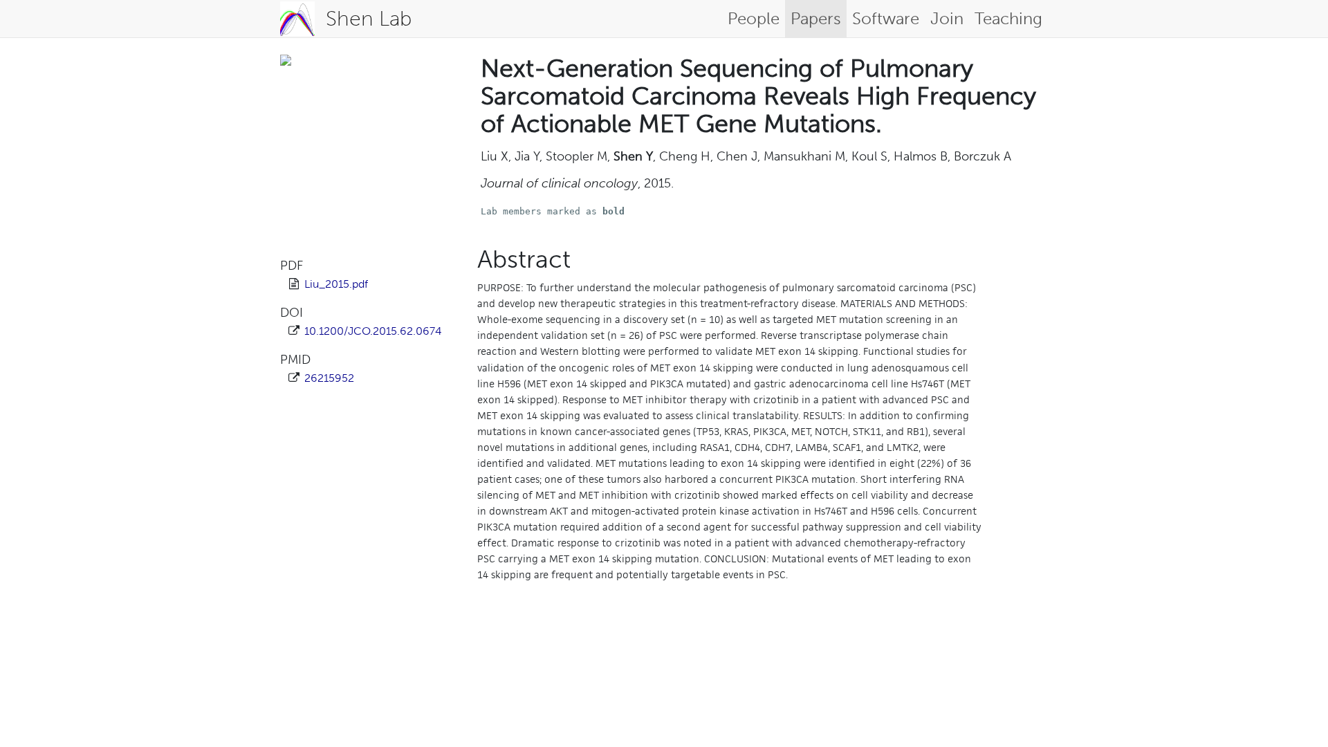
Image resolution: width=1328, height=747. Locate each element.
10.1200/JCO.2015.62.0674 (373, 331)
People (754, 18)
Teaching (1008, 18)
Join (946, 18)
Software (885, 18)
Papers (816, 18)
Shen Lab (369, 18)
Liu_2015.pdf (336, 283)
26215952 (329, 378)
